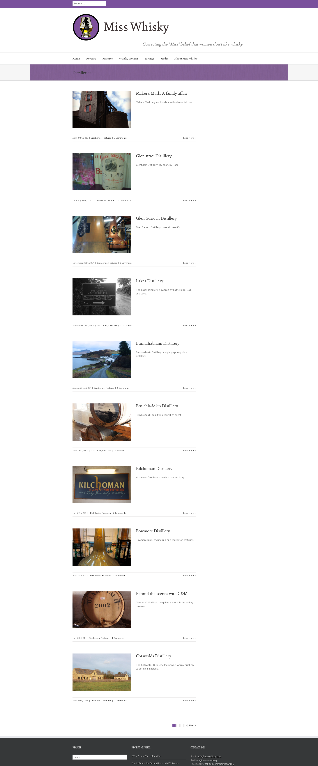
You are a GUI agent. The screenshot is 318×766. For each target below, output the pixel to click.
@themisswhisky (208, 760)
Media (164, 58)
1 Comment (119, 450)
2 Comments (119, 513)
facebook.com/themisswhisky (218, 763)
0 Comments (120, 137)
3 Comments (123, 387)
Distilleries (96, 137)
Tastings (149, 58)
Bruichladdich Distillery (157, 406)
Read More (188, 137)
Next (191, 725)
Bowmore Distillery (153, 531)
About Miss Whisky (185, 58)
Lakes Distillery (149, 281)
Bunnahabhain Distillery (157, 343)
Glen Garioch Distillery (156, 218)
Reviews (91, 58)
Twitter (234, 3)
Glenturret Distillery (154, 156)
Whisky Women (128, 58)
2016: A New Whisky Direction (146, 756)
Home (76, 58)
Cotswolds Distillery (153, 656)
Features (108, 58)
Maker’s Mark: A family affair (161, 93)
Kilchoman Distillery (154, 468)
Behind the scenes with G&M (162, 593)
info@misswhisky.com (209, 756)
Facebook (240, 3)
